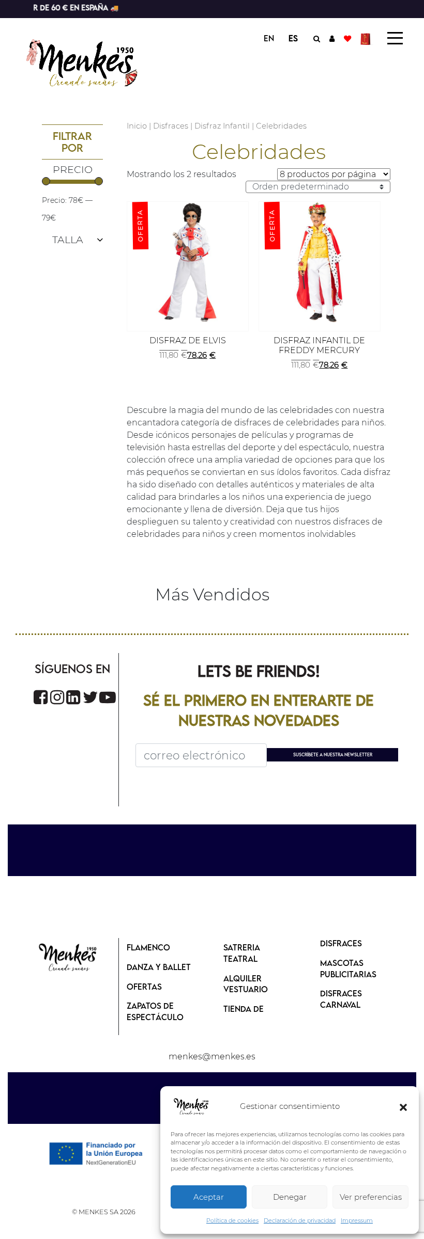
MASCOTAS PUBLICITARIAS (348, 968)
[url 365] (68, 958)
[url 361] (73, 697)
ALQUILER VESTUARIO (245, 984)
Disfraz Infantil (222, 126)
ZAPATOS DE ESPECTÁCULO (155, 1011)
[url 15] (366, 38)
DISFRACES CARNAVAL (341, 999)
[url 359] (41, 697)
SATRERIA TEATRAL (241, 953)
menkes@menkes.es (212, 1056)
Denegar (290, 1197)
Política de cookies (232, 1220)
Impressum (357, 1220)
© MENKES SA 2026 (103, 1212)
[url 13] (332, 38)
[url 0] (191, 1107)
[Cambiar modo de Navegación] (395, 38)
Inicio (137, 126)
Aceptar (208, 1197)
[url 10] (92, 61)
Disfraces (170, 126)
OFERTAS (144, 986)
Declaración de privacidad (300, 1220)
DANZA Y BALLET (159, 967)
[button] (403, 1107)
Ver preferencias (371, 1197)
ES (293, 38)
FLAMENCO (148, 947)
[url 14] (347, 38)
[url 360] (57, 697)
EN (269, 38)
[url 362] (90, 697)
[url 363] (107, 697)
